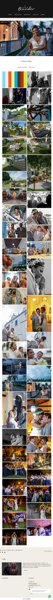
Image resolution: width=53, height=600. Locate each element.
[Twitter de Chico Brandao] (29, 589)
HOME (10, 14)
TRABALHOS (17, 14)
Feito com (26, 598)
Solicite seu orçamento (48, 551)
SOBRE (43, 14)
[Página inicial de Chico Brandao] (26, 6)
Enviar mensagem (33, 583)
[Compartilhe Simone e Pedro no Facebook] (0, 552)
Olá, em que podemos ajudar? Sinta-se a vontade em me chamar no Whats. (39, 591)
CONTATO (35, 14)
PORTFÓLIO (27, 14)
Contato (31, 593)
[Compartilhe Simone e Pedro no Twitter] (2, 552)
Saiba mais (25, 570)
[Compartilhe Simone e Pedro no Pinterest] (4, 552)
